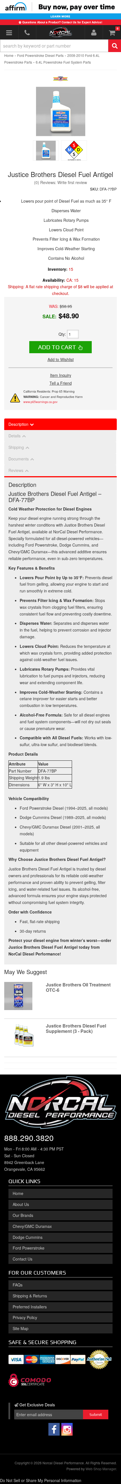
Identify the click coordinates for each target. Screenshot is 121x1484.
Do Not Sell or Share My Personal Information (40, 1480)
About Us (21, 1204)
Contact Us (22, 1259)
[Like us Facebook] (54, 1429)
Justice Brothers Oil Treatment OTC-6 (78, 987)
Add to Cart (57, 347)
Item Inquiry (60, 375)
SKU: (94, 189)
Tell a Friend (61, 383)
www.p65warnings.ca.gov (40, 402)
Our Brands (23, 1215)
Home (18, 1193)
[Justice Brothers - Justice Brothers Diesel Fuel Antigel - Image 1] (46, 150)
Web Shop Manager (101, 1468)
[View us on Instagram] (67, 1429)
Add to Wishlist (61, 359)
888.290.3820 (29, 1137)
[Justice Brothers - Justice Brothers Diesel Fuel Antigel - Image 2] (74, 150)
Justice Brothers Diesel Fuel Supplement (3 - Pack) (76, 1028)
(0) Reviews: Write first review (60, 182)
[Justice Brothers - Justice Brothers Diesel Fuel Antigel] (60, 80)
